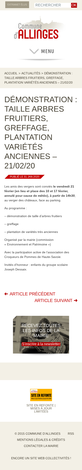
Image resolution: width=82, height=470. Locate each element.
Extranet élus (17, 4)
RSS (71, 433)
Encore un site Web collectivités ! (41, 458)
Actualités (30, 73)
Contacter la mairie (41, 446)
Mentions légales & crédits (41, 439)
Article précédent (32, 294)
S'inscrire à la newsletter (41, 344)
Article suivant (53, 300)
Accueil (10, 73)
